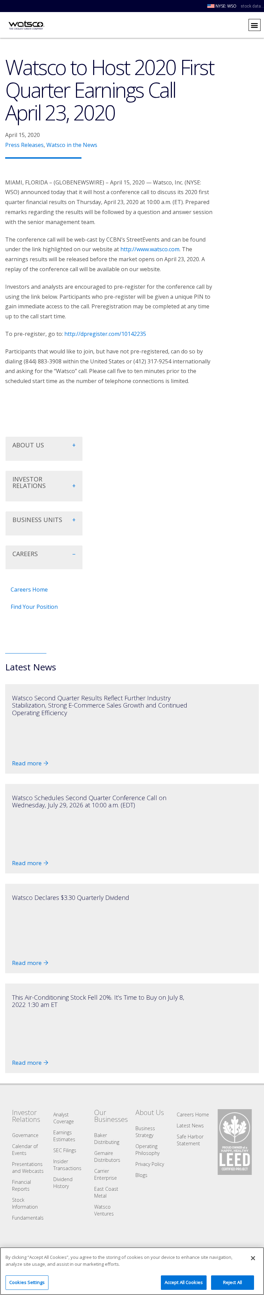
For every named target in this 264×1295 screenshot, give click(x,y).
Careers (25, 554)
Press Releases (24, 145)
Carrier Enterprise (105, 1174)
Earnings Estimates (64, 1136)
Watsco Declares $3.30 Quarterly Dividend (70, 897)
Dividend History (63, 1182)
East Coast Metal (106, 1192)
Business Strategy (145, 1131)
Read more (27, 763)
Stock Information (25, 1203)
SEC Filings (64, 1150)
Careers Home (29, 589)
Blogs (141, 1175)
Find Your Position (34, 607)
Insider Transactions (67, 1164)
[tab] (44, 449)
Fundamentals (28, 1217)
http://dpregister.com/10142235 (105, 334)
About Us (28, 445)
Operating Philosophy (147, 1149)
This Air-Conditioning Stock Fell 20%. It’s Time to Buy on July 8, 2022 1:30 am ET (98, 1001)
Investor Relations (29, 482)
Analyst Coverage (63, 1118)
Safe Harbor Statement (190, 1140)
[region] (132, 1271)
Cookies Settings (27, 1282)
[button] (255, 25)
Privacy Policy (149, 1164)
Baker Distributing (106, 1138)
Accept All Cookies (184, 1282)
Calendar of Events (25, 1149)
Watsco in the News (71, 145)
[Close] (253, 1258)
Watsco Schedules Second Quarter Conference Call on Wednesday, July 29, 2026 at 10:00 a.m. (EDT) (89, 801)
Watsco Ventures (104, 1210)
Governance (25, 1135)
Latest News (190, 1125)
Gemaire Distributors (107, 1156)
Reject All (232, 1282)
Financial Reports (21, 1185)
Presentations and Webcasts (28, 1167)
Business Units (37, 520)
